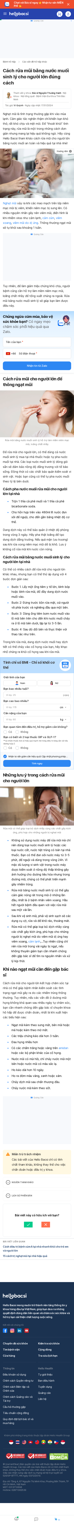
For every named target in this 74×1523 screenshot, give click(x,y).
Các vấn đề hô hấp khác (34, 61)
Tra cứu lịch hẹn (47, 1355)
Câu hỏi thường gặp (14, 1406)
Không (24, 732)
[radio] (5, 732)
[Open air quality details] (16, 1519)
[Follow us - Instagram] (12, 1330)
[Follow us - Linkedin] (19, 1330)
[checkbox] (5, 756)
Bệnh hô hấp (9, 61)
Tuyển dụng (45, 1386)
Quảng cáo (44, 1392)
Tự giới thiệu (45, 1374)
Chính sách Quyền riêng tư (18, 1380)
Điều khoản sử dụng (14, 1374)
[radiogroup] (37, 683)
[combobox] (62, 707)
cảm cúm (48, 218)
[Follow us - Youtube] (26, 1330)
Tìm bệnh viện (11, 1349)
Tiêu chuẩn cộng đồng (16, 1412)
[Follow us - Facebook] (5, 1330)
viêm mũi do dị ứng (25, 223)
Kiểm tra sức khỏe (49, 1343)
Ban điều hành (46, 1380)
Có (10, 732)
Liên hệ (42, 1398)
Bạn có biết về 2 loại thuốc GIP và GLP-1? (29, 737)
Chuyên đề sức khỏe (15, 1343)
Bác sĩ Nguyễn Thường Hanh (46, 93)
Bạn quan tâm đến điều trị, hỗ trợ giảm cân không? (35, 727)
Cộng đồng (45, 1349)
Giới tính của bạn (14, 677)
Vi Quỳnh (18, 105)
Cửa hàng (9, 1355)
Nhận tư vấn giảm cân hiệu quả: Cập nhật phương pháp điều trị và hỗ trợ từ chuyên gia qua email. (37, 756)
